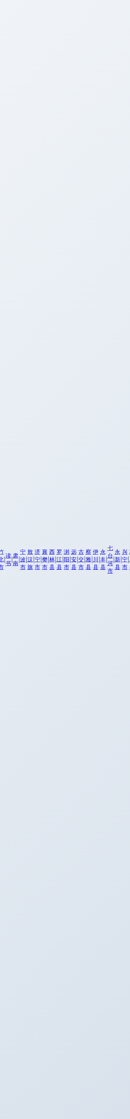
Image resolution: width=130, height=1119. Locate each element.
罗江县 (59, 559)
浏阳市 (66, 559)
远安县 (74, 559)
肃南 (15, 559)
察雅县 (88, 559)
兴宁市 (125, 559)
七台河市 (110, 559)
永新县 (117, 559)
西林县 (52, 559)
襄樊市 (44, 559)
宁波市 (23, 559)
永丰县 (103, 559)
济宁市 (37, 559)
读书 (8, 559)
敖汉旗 (30, 559)
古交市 (81, 559)
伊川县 (95, 559)
